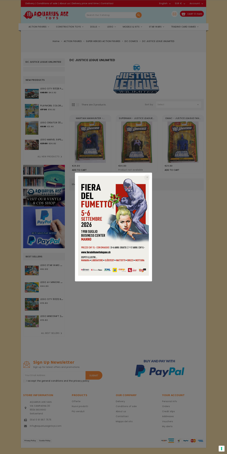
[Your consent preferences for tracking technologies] (222, 449)
